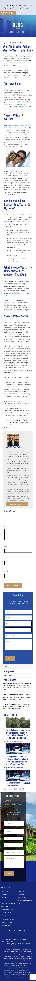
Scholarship (5, 891)
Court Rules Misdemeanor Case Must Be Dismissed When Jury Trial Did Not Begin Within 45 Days (16, 706)
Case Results (6, 898)
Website (6, 571)
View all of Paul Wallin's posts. (17, 504)
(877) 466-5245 (9, 13)
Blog (19, 903)
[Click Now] (9, 931)
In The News (21, 891)
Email (6, 559)
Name (6, 546)
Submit (10, 658)
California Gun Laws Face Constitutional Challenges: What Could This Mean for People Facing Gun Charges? (17, 685)
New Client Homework (8, 903)
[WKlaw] (18, 7)
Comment (7, 527)
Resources (21, 894)
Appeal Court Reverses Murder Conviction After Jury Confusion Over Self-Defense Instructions (17, 697)
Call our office (9, 420)
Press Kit (4, 894)
